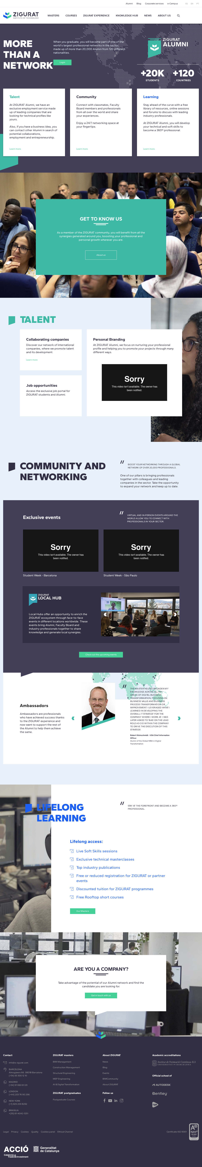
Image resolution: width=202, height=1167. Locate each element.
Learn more (32, 359)
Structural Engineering (64, 1073)
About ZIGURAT (110, 1084)
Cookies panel (48, 1131)
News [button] (148, 15)
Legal (6, 1131)
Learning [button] (150, 96)
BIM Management (62, 1061)
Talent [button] (14, 96)
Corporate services (154, 3)
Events (106, 1073)
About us (101, 255)
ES (186, 4)
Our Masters (82, 911)
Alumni (129, 3)
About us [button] (164, 15)
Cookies (25, 1131)
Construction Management (66, 1067)
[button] (178, 15)
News (105, 1061)
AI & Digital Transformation (66, 1084)
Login (62, 62)
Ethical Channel (65, 1131)
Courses (71, 15)
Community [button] (86, 96)
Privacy (14, 1131)
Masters (53, 15)
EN (192, 4)
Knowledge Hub (127, 15)
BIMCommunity (110, 1078)
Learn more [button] (15, 149)
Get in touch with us (101, 995)
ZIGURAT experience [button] (96, 15)
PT (197, 4)
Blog (139, 3)
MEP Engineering (61, 1078)
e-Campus (172, 3)
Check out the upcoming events (101, 654)
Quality (34, 1131)
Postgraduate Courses (64, 1099)
